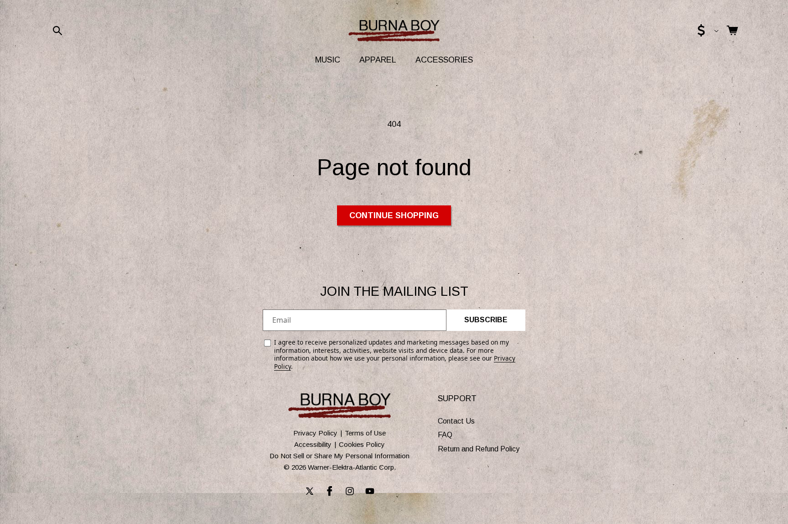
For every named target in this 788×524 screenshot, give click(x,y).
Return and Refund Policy (478, 449)
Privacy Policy (315, 433)
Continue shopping (394, 215)
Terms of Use (365, 433)
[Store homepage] (339, 405)
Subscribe (486, 320)
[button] (57, 31)
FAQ (445, 435)
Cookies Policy (362, 444)
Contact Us (456, 421)
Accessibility (313, 444)
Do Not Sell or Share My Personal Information (340, 456)
